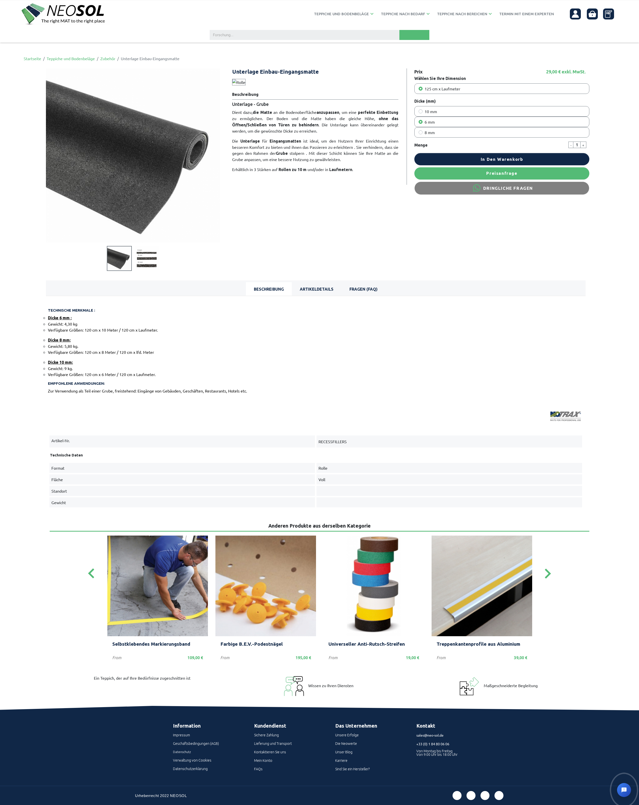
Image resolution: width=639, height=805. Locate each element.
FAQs (258, 769)
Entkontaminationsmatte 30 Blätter (260, 644)
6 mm (430, 121)
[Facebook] (457, 795)
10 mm (431, 111)
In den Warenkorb (502, 159)
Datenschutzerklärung (190, 769)
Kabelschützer (128, 644)
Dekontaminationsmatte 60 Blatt (365, 644)
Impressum (181, 735)
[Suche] (414, 35)
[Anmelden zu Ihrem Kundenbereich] (575, 13)
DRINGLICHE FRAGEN (508, 188)
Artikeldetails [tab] (316, 289)
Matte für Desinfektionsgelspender (476, 644)
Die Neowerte (346, 744)
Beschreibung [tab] (269, 289)
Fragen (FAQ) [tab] (363, 289)
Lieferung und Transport (273, 744)
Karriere (341, 761)
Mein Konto (263, 761)
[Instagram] (498, 795)
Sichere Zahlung (266, 735)
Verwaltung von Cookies (192, 760)
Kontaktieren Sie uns (270, 752)
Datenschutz (182, 752)
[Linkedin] (484, 795)
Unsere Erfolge (347, 735)
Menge (421, 145)
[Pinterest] (471, 795)
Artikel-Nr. (60, 440)
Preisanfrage (501, 173)
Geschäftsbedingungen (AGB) (196, 744)
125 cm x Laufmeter (442, 88)
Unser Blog (343, 752)
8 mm (430, 132)
